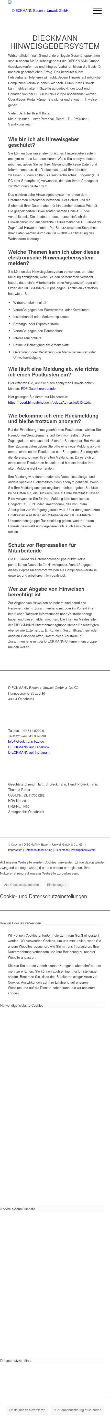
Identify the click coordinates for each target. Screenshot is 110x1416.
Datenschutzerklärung (38, 850)
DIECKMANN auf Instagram (29, 752)
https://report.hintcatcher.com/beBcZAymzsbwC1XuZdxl (50, 402)
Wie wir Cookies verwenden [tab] (20, 922)
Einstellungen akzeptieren (27, 1410)
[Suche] (83, 10)
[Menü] (95, 10)
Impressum (15, 850)
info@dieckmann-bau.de (26, 741)
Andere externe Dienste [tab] (17, 1208)
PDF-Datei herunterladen (39, 388)
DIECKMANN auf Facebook (28, 746)
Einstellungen (56, 884)
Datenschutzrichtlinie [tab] (15, 1360)
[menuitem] (83, 10)
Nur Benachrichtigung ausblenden (77, 1410)
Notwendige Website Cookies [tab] (21, 1005)
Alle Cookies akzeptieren (21, 884)
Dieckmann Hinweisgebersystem (74, 850)
